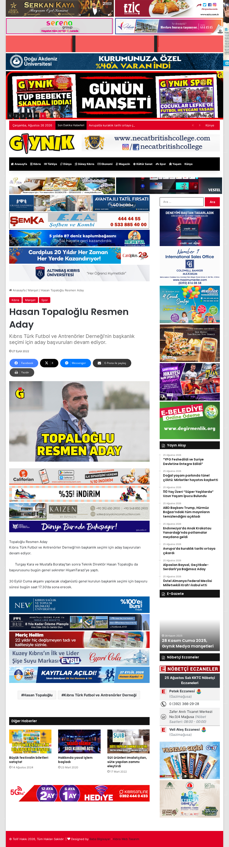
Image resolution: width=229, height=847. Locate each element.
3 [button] (23, 116)
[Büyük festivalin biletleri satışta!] (30, 741)
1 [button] (10, 116)
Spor (162, 164)
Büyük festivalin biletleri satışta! (28, 759)
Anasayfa (20, 164)
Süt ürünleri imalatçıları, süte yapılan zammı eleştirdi (127, 761)
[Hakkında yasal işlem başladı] (79, 741)
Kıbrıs (37, 164)
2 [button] (16, 116)
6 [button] (43, 116)
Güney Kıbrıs (85, 164)
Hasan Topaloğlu (38, 695)
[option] (190, 626)
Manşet (33, 290)
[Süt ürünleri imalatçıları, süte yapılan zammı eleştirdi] (128, 741)
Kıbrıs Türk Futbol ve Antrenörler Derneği (100, 695)
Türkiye (52, 164)
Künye (210, 125)
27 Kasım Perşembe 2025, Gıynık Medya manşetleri (188, 643)
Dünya (67, 164)
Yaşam (176, 164)
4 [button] (30, 116)
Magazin (124, 164)
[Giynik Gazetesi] (42, 143)
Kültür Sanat (144, 164)
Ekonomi (106, 164)
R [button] (36, 116)
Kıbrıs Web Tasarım (126, 839)
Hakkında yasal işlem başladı (75, 759)
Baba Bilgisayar (99, 839)
